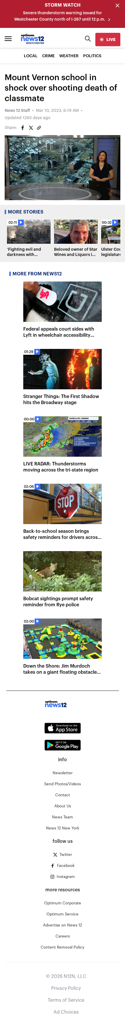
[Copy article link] (39, 128)
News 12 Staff (17, 111)
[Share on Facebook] (22, 128)
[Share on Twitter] (30, 128)
